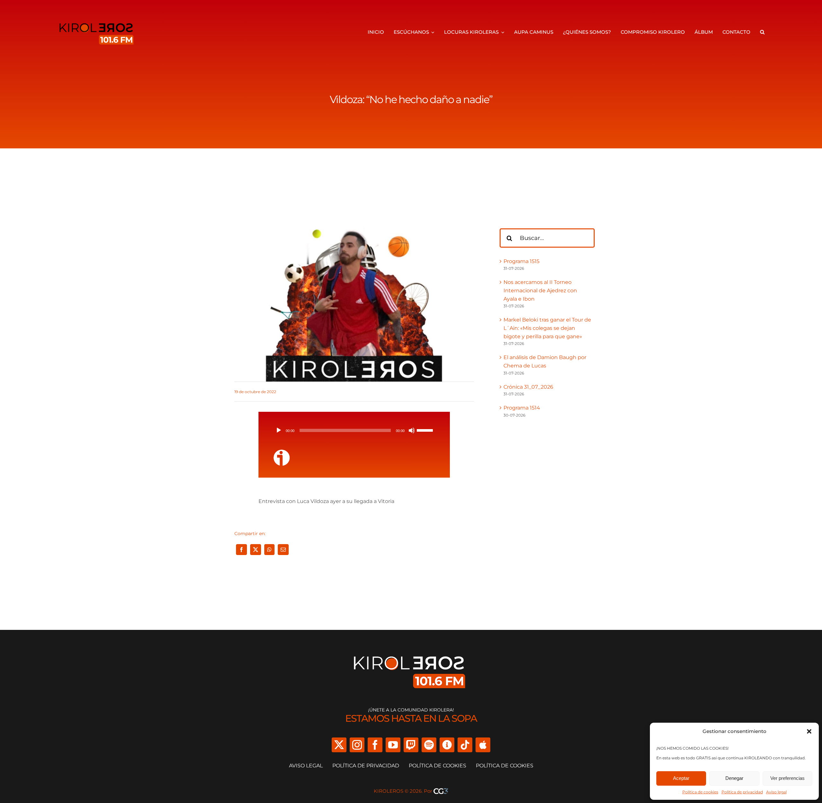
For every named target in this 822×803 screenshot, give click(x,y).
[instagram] (357, 744)
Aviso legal (776, 792)
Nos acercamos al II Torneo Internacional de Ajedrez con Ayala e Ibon (540, 290)
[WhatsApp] (269, 550)
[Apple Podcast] (483, 744)
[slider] (426, 430)
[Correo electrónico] (283, 550)
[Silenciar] (411, 430)
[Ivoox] (447, 744)
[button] (809, 731)
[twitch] (411, 744)
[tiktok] (465, 744)
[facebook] (375, 744)
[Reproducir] (278, 430)
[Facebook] (241, 550)
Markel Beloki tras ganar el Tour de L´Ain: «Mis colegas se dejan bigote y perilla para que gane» (547, 328)
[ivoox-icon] (282, 452)
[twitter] (339, 744)
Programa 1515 (521, 261)
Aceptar (681, 778)
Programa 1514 (521, 408)
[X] (256, 550)
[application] (354, 430)
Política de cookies (700, 792)
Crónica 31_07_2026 (528, 387)
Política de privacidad (742, 792)
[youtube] (393, 744)
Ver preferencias (787, 778)
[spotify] (429, 744)
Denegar (734, 778)
